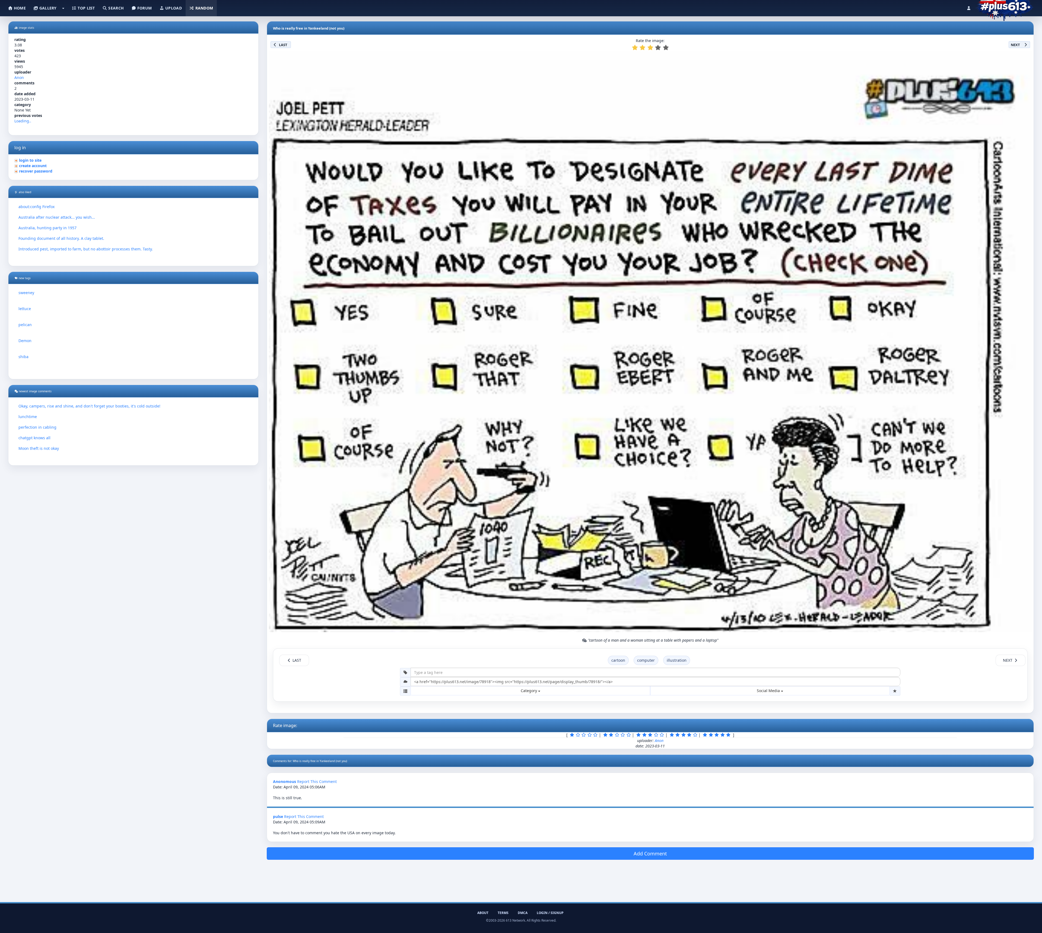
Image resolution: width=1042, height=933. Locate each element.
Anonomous (284, 781)
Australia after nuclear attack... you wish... (56, 217)
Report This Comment (317, 781)
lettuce (24, 308)
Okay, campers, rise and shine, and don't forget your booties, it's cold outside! (89, 406)
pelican (25, 324)
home (19, 8)
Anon (19, 77)
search (115, 8)
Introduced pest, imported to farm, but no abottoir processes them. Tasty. (85, 248)
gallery (47, 8)
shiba (23, 356)
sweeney (26, 292)
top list (86, 8)
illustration (677, 660)
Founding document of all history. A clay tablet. (61, 238)
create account (33, 165)
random (203, 8)
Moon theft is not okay (38, 448)
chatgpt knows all (34, 437)
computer (646, 660)
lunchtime (27, 416)
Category (529, 690)
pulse (278, 816)
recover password (35, 171)
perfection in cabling (37, 427)
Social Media (769, 690)
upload (173, 8)
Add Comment (650, 853)
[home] (1004, 7)
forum (144, 8)
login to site (30, 160)
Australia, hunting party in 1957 (47, 227)
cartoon (618, 660)
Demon (24, 340)
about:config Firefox (36, 206)
